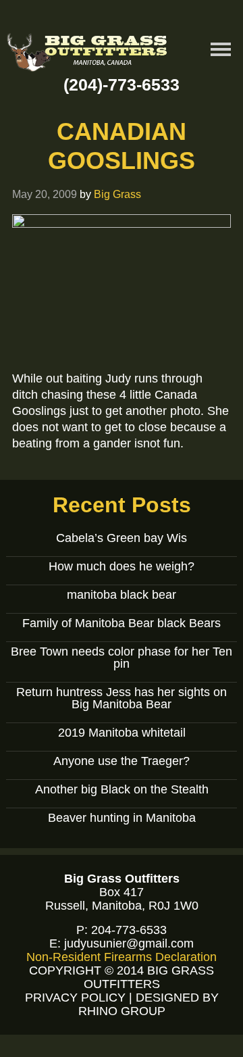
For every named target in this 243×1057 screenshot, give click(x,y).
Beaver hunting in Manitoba (122, 818)
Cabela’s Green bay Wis (121, 538)
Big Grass (117, 194)
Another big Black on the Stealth (122, 789)
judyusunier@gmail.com (129, 943)
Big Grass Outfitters (88, 54)
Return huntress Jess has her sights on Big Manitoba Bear (121, 698)
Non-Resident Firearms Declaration (121, 957)
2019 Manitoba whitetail (122, 732)
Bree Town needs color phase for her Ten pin (121, 657)
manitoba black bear (121, 594)
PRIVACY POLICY (75, 997)
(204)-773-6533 (121, 84)
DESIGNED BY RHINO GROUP (148, 1004)
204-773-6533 (129, 930)
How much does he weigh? (121, 566)
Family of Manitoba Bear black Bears (121, 623)
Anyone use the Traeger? (121, 761)
